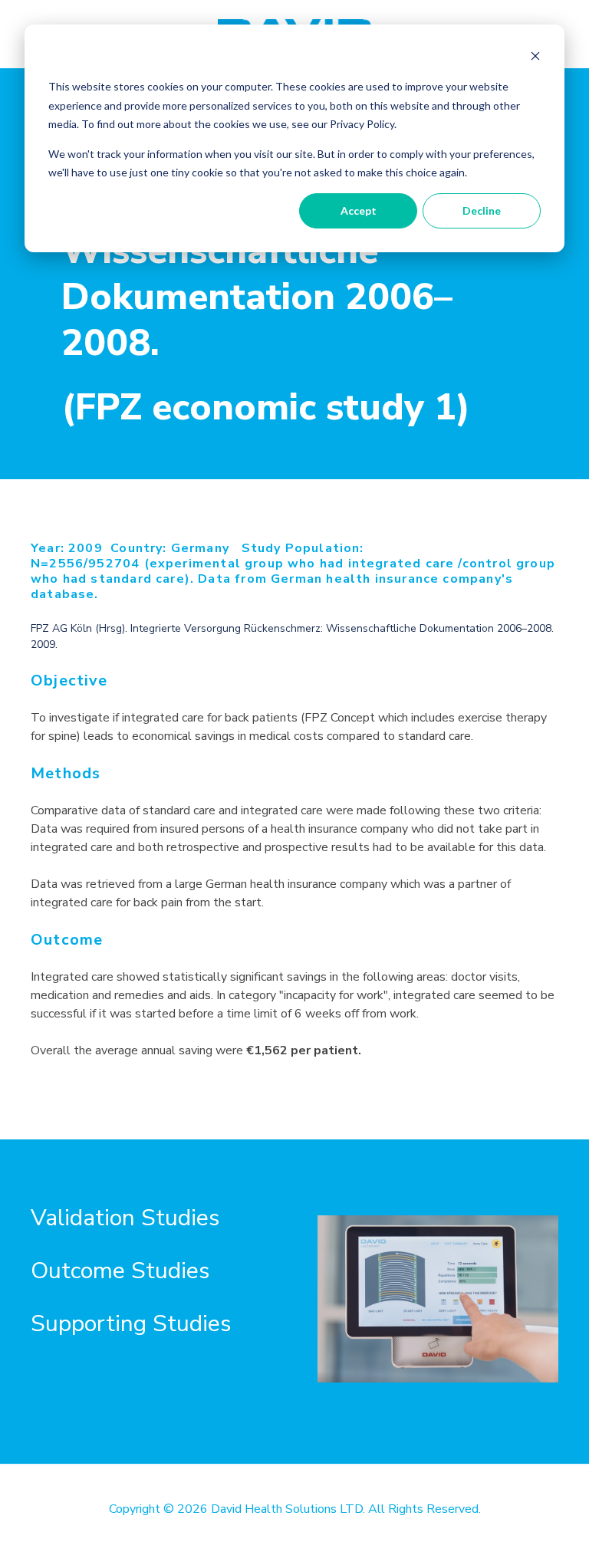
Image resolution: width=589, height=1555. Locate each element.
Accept (359, 210)
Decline (481, 210)
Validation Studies (125, 1218)
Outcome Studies (120, 1271)
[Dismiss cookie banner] (535, 57)
